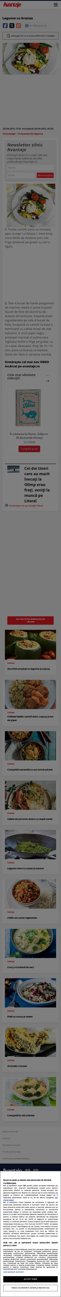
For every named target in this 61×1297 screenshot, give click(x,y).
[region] (30, 1234)
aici (22, 1224)
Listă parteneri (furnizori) (13, 1272)
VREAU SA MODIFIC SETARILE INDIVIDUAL (30, 1288)
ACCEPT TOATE (30, 1279)
